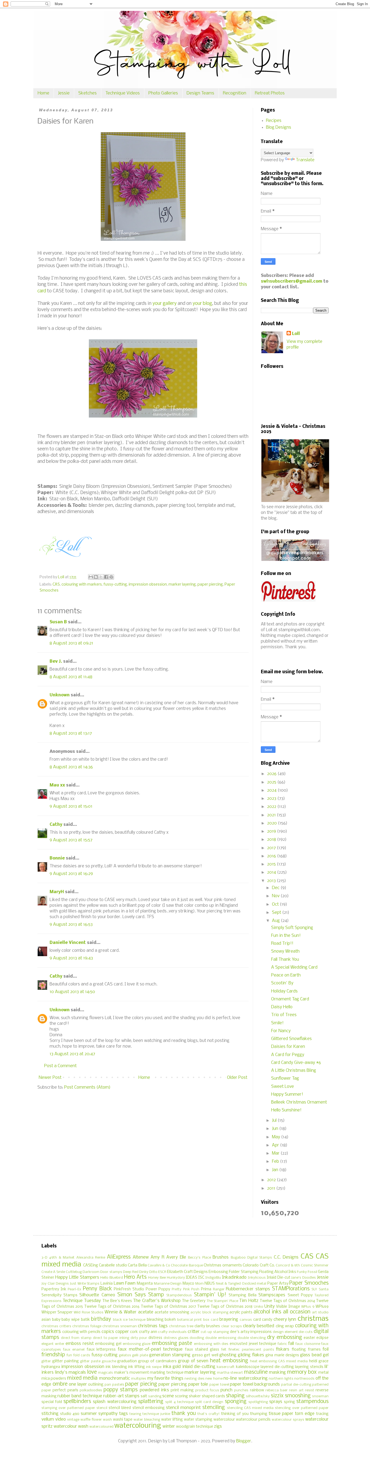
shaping (235, 1396)
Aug (276, 920)
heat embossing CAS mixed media (279, 1361)
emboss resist (80, 1343)
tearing (135, 1414)
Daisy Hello (282, 1007)
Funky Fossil (307, 1272)
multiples (138, 1378)
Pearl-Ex (74, 1289)
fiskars (282, 1349)
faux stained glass (202, 1350)
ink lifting (136, 1367)
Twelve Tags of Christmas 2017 (168, 1307)
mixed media (82, 1378)
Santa (324, 1289)
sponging (235, 1401)
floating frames (306, 1350)
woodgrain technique (194, 1427)
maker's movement (131, 1373)
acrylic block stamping (209, 1312)
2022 (272, 806)
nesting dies (194, 1378)
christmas (313, 1319)
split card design (209, 1402)
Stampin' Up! (210, 1295)
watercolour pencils (253, 1420)
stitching (50, 1413)
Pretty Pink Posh (185, 1289)
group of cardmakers (157, 1361)
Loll (296, 333)
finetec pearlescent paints (251, 1349)
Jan (275, 1170)
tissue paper (281, 1413)
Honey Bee (157, 1277)
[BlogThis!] (96, 577)
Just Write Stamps (84, 1283)
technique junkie (156, 1414)
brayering (228, 1319)
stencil (101, 1408)
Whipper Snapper (57, 1312)
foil (326, 1349)
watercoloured (101, 1427)
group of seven (193, 1361)
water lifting (172, 1420)
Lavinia (106, 1284)
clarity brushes (207, 1326)
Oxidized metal (254, 1283)
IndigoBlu (213, 1277)
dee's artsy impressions (251, 1332)
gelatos (125, 1355)
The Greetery (193, 1301)
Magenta (145, 1284)
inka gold (172, 1366)
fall (291, 1343)
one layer (78, 1384)
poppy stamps (120, 1390)
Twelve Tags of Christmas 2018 (225, 1307)
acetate (145, 1312)
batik (85, 1320)
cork (134, 1332)
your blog (202, 303)
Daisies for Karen (288, 1046)
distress (155, 1338)
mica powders (53, 1379)
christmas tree (181, 1326)
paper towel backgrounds (255, 1384)
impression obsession (148, 585)
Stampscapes (271, 1295)
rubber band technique (79, 1396)
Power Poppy (158, 1289)
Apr (276, 1145)
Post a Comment (60, 1066)
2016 (272, 856)
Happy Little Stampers (77, 1277)
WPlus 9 (307, 1307)
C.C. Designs (286, 1257)
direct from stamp (76, 1338)
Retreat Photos (270, 93)
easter (309, 1338)
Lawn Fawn (125, 1283)
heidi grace (319, 1361)
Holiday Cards (284, 991)
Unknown (60, 695)
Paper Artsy (277, 1284)
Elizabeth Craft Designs (187, 1272)
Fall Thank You (285, 959)
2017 (272, 848)
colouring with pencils (81, 1332)
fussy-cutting (115, 585)
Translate (305, 160)
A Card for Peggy (287, 1055)
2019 (272, 831)
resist (309, 1390)
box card (210, 1320)
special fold (51, 1402)
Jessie (64, 93)
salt (144, 1396)
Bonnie (57, 858)
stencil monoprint (183, 1407)
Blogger (243, 1441)
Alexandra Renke (90, 1257)
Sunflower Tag (285, 1078)
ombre (60, 1384)
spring (289, 1402)
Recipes (273, 120)
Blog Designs (278, 127)
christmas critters (56, 1326)
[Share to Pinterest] (111, 577)
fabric (282, 1344)
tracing (322, 1414)
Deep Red (130, 1272)
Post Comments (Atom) (87, 1087)
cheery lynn (285, 1319)
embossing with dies (211, 1344)
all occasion (296, 1312)
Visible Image (288, 1307)
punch (226, 1390)
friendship (53, 1355)
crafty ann (148, 1332)
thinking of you (235, 1414)
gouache (109, 1361)
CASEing (90, 1265)
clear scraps (231, 1326)
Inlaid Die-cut (278, 1278)
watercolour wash (71, 1426)
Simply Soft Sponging (292, 927)
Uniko (258, 1307)
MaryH (57, 892)
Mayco (188, 1284)
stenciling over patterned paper (302, 1408)
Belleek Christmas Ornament (299, 1102)
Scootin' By (282, 983)
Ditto (153, 1272)
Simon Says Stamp (140, 1295)
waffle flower (91, 1419)
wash (107, 1419)
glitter (46, 1361)
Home (43, 93)
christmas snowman (119, 1326)
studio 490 (69, 1414)
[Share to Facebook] (106, 577)
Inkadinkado (234, 1277)
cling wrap (285, 1326)
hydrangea (50, 1367)
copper (122, 1331)
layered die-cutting (277, 1367)
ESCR (162, 1272)
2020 (272, 823)
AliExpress (119, 1257)
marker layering (182, 585)
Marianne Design (168, 1283)
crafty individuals (172, 1332)
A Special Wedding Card (294, 967)
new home (213, 1378)
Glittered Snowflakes (291, 1039)
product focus (207, 1390)
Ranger (219, 1289)
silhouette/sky (258, 1396)
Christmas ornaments (223, 1265)
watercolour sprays (288, 1419)
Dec (276, 888)
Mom (199, 1283)
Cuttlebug (74, 1272)
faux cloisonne (308, 1344)
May (276, 1137)
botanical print (189, 1320)
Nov (276, 896)
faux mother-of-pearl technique (150, 1349)
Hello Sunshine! (286, 1110)
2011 (271, 1188)
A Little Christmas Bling (293, 1070)
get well (211, 1355)
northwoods (304, 1378)
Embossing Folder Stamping (233, 1272)
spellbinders (77, 1401)
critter (194, 1331)
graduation (127, 1361)
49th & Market (61, 1257)
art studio (320, 1312)
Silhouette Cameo (97, 1295)
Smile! (277, 1023)
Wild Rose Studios (88, 1312)
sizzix (277, 1396)
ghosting (227, 1355)
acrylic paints (240, 1312)
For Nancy (281, 1031)
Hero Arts (135, 1277)
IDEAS (191, 1278)
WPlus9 (322, 1307)
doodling (197, 1338)
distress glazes (176, 1338)
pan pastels (114, 1384)
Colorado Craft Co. (259, 1265)
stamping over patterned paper (68, 1408)
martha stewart (230, 1372)
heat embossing (229, 1361)
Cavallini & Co (159, 1265)
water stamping (198, 1420)
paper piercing (210, 585)
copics (108, 1331)
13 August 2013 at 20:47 (72, 1054)
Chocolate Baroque (187, 1265)
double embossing (220, 1338)
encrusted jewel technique (253, 1344)
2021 (272, 815)
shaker (195, 1396)
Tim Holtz (248, 1300)
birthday (101, 1319)
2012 (272, 1180)
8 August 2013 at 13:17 (71, 733)
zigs (218, 1426)
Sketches (87, 93)
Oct (276, 904)
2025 (272, 782)
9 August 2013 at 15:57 (71, 840)
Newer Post (50, 1077)
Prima (206, 1289)
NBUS (210, 1284)
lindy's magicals (70, 1372)
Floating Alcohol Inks (277, 1272)
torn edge (304, 1413)
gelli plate (140, 1355)
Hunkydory (176, 1277)
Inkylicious (257, 1277)
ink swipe (153, 1367)
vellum (47, 1419)
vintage (73, 1419)
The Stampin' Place (222, 1301)
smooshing (298, 1396)
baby (56, 1320)
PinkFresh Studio (129, 1289)
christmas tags (152, 1326)
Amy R (157, 1257)
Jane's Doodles (303, 1277)
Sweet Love (282, 1086)
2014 (272, 872)
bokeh (170, 1320)
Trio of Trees (284, 1015)
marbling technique (167, 1373)
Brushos (221, 1257)
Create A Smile (53, 1272)
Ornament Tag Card (290, 999)
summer (89, 1413)
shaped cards (213, 1396)
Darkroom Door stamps (102, 1272)
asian (46, 1320)
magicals (105, 1372)
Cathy (56, 824)
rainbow (257, 1390)
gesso (197, 1355)
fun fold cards (78, 1355)
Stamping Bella (243, 1295)
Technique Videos (122, 93)
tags (123, 1413)
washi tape (122, 1420)
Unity (269, 1306)
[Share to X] (101, 577)
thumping (258, 1414)
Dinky (143, 1272)
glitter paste (90, 1361)
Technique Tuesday (82, 1300)
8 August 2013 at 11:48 (71, 677)
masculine (256, 1372)
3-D (44, 1257)
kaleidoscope (247, 1367)
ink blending (116, 1367)
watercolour (224, 1420)
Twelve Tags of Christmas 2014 (287, 1301)
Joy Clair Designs (55, 1283)
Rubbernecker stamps (248, 1289)
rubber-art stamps (121, 1396)
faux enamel (74, 1349)
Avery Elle (176, 1257)
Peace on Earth (286, 975)
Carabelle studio (113, 1265)
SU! (314, 1289)
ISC (201, 1278)
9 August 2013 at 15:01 (71, 806)
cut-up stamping (215, 1332)
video (60, 1419)
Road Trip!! (282, 943)
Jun (275, 1128)
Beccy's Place (199, 1257)
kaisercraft (226, 1367)
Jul (275, 1120)
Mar (276, 1153)
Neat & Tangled (228, 1283)
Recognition (234, 93)
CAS (56, 585)
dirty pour (139, 1338)
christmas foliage (86, 1326)
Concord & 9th (288, 1265)
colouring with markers (81, 585)
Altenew (141, 1257)
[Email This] (90, 577)
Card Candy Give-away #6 (296, 1062)
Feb (276, 1161)
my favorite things (165, 1378)
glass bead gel (314, 1355)
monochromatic (114, 1378)
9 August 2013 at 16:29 (71, 873)
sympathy (108, 1413)
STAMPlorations (291, 1289)
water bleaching (147, 1419)
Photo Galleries (163, 93)
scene (168, 1396)
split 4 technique (179, 1402)
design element (285, 1332)
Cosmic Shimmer (315, 1265)
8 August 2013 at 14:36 (71, 767)
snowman (320, 1396)
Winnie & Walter (121, 1312)
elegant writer (52, 1344)
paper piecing (141, 1384)
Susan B (58, 622)
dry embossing (284, 1337)
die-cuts (306, 1332)
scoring (181, 1396)
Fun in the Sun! (286, 935)
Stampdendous (179, 1295)
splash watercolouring (114, 1401)
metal (323, 1373)
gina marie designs (282, 1355)
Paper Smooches (309, 1283)
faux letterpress (101, 1350)
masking (277, 1372)
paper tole (198, 1384)
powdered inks (154, 1390)
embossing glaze (137, 1344)
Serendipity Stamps (59, 1295)
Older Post (237, 1077)
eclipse (322, 1338)
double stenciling (252, 1338)
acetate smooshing (172, 1312)
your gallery (164, 303)
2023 (272, 798)
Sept (277, 912)
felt (223, 1349)
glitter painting (65, 1361)
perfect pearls (65, 1390)
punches (241, 1390)
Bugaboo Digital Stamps (251, 1257)
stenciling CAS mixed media (250, 1408)
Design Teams (200, 93)
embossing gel (108, 1344)
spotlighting (258, 1402)
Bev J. (56, 661)
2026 (272, 774)
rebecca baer (276, 1390)
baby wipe (70, 1320)
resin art (296, 1390)
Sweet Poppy (300, 1295)
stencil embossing (148, 1408)
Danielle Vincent (68, 942)
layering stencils (309, 1367)
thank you (183, 1413)
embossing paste (172, 1343)
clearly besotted (258, 1326)
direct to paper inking (111, 1338)
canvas (246, 1320)
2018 (272, 839)
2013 (272, 881)
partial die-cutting (296, 1384)
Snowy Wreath (285, 951)
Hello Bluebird (111, 1277)
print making (182, 1390)
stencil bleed (120, 1408)
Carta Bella (137, 1265)
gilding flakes (251, 1355)
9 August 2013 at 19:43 (71, 958)
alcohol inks (267, 1312)
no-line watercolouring (245, 1378)
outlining (95, 1385)
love (92, 1372)
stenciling (213, 1407)
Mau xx (57, 785)
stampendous (312, 1401)
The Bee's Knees (117, 1301)
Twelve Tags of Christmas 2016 (112, 1307)
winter (169, 1426)
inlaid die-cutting (198, 1366)
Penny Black (97, 1289)
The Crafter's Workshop (156, 1300)
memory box (302, 1372)
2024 (272, 790)
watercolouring (137, 1426)
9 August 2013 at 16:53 (71, 924)
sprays (275, 1401)
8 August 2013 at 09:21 (71, 643)
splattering (150, 1401)
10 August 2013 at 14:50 (72, 992)
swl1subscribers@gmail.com (291, 281)
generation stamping (169, 1355)
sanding (154, 1396)
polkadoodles (91, 1390)
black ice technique (129, 1320)
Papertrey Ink (53, 1289)
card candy (262, 1320)
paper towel (219, 1384)
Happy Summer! (287, 1094)
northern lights (281, 1378)
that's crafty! (208, 1414)
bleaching (155, 1320)
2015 (272, 864)
